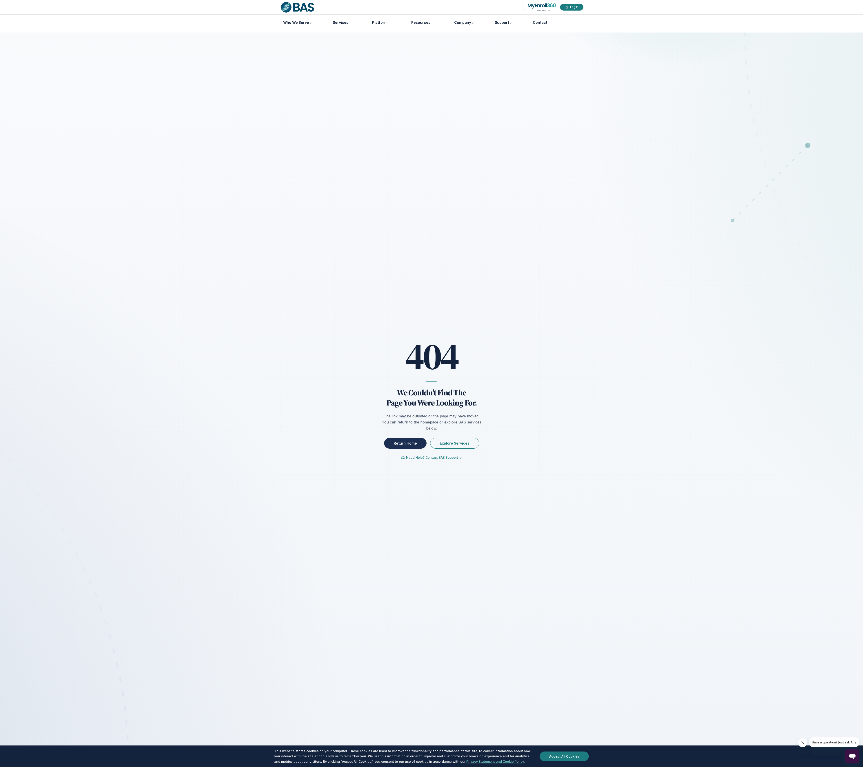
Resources (420, 22)
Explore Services (454, 443)
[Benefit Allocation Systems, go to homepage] (297, 7)
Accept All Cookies (564, 756)
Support (502, 22)
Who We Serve (296, 22)
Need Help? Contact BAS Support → (434, 457)
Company (462, 22)
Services (340, 22)
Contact (540, 22)
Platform (379, 22)
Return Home (405, 443)
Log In (574, 7)
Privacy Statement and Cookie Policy (495, 761)
